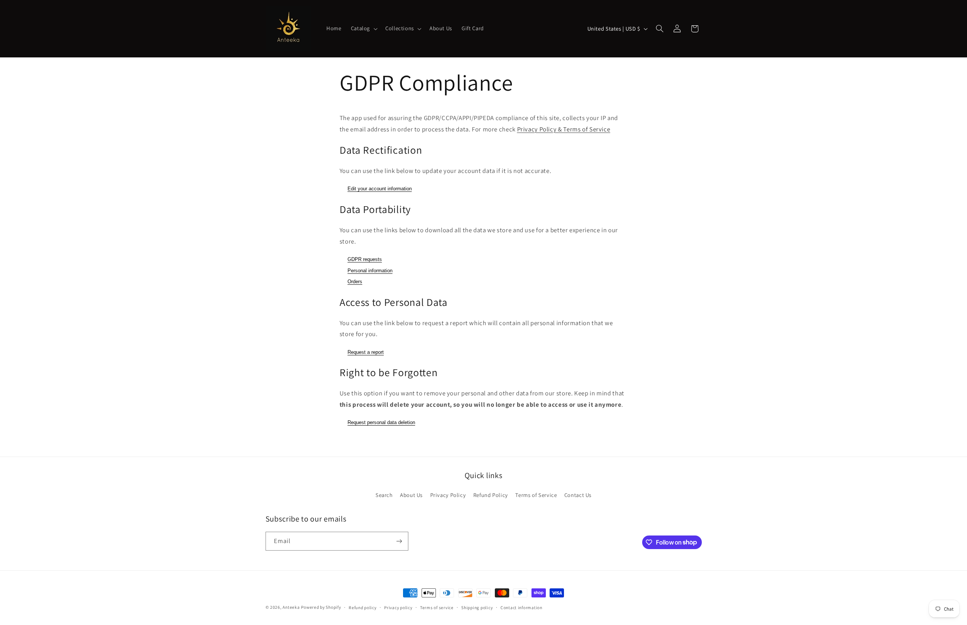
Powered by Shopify (321, 607)
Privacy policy (398, 607)
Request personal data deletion (381, 422)
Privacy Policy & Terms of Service (563, 129)
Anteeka (291, 607)
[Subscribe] (399, 541)
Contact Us (578, 494)
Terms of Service (536, 494)
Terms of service (437, 607)
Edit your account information (380, 188)
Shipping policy (477, 607)
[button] (363, 28)
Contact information (521, 607)
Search (384, 494)
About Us (411, 494)
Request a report (366, 352)
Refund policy (363, 607)
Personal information (370, 270)
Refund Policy (490, 494)
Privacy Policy (448, 494)
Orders (355, 281)
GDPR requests (365, 259)
